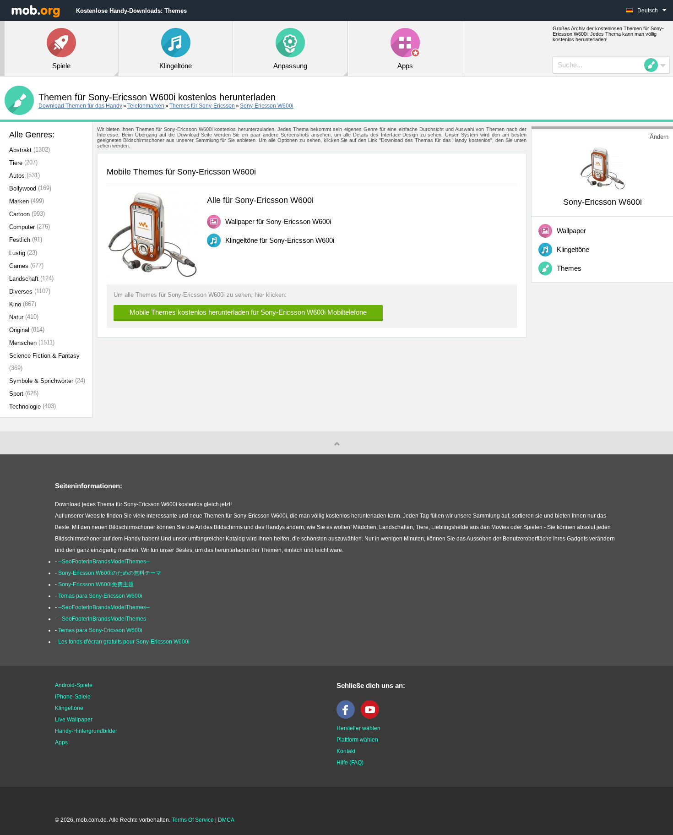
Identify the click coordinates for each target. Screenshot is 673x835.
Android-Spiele (73, 685)
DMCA (226, 820)
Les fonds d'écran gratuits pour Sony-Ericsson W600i (124, 642)
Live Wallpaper (73, 719)
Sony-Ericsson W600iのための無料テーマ (109, 573)
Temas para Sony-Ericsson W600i (100, 596)
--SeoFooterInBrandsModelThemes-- (104, 561)
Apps (61, 742)
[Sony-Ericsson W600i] (602, 167)
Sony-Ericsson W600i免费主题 (96, 584)
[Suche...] (654, 65)
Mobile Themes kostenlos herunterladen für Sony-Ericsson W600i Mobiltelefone (248, 312)
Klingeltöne (69, 708)
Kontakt (345, 751)
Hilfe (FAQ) (350, 762)
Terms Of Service (193, 820)
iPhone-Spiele (73, 696)
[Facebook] (347, 717)
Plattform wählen (357, 740)
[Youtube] (372, 717)
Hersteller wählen (358, 728)
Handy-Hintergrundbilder (86, 731)
